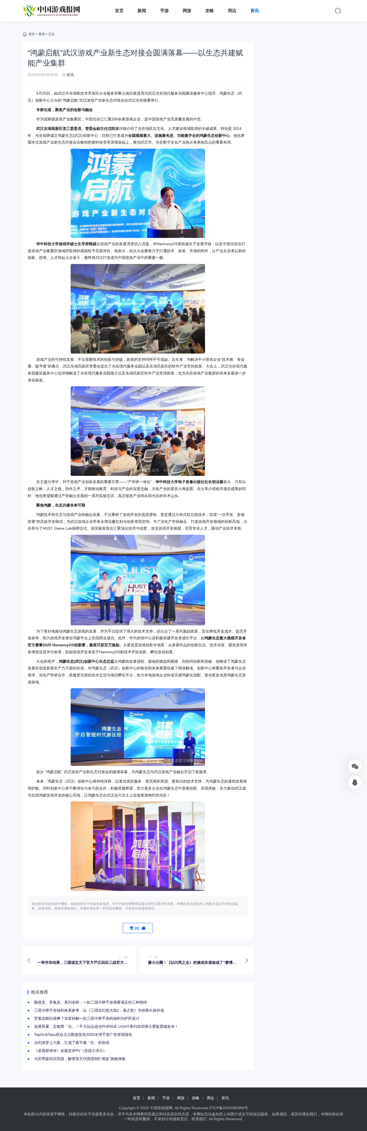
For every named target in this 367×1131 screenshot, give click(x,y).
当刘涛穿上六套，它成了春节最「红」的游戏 (71, 1042)
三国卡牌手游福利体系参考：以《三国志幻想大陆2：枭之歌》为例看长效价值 (99, 1010)
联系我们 (199, 1119)
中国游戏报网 (161, 1108)
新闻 (142, 10)
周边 (232, 10)
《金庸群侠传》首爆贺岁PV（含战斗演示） (70, 1050)
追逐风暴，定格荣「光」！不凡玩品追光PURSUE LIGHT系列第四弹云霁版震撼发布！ (106, 1026)
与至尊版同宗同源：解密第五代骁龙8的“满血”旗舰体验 (79, 1059)
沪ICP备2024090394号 (228, 1108)
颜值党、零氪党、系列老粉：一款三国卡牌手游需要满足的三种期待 (90, 1002)
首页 (119, 10)
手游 (164, 10)
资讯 (254, 10)
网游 (187, 10)
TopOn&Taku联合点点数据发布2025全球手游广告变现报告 (83, 1034)
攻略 (209, 10)
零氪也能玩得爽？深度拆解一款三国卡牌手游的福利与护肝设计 (86, 1018)
